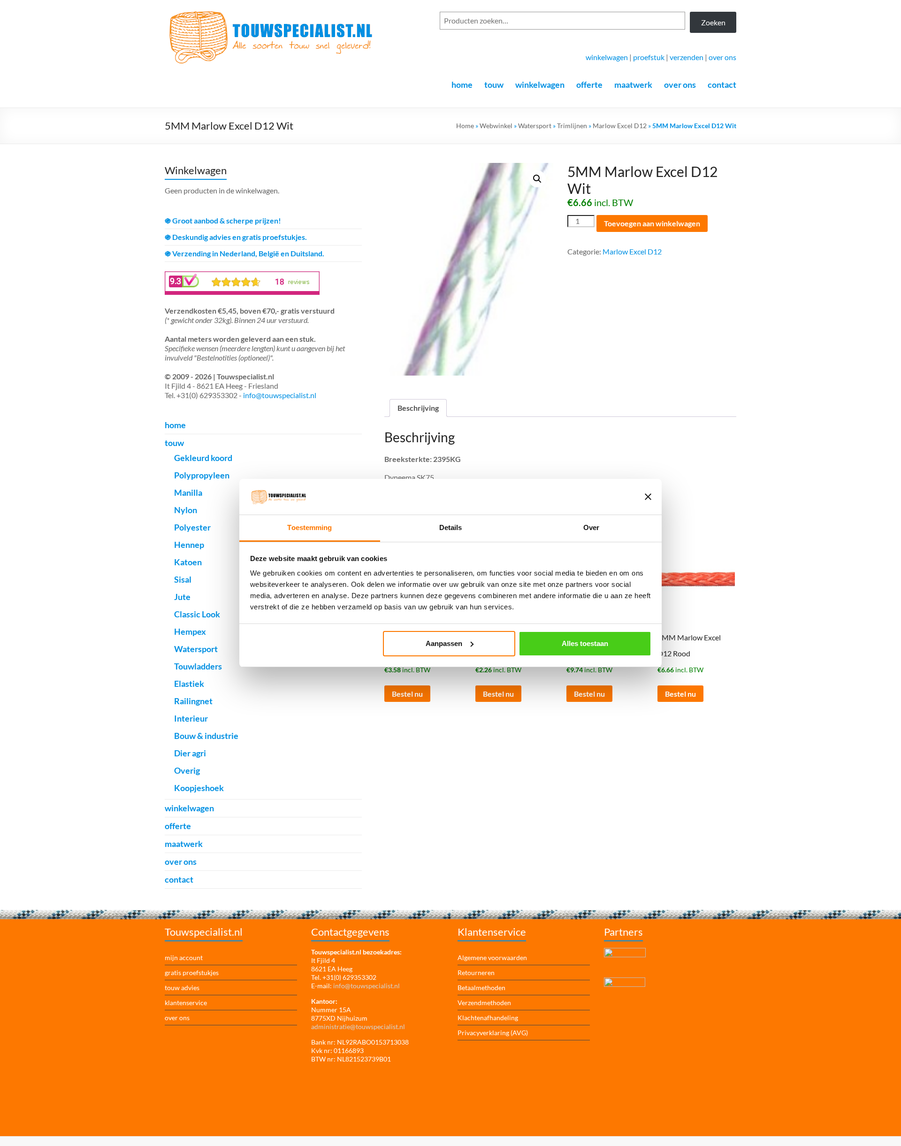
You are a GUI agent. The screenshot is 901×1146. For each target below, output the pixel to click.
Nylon (185, 510)
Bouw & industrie (206, 736)
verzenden (686, 57)
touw (494, 84)
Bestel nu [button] (407, 693)
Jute (182, 597)
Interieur (191, 718)
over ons (722, 57)
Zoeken (713, 22)
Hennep (189, 544)
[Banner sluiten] (648, 496)
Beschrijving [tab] (418, 407)
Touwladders (198, 666)
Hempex (190, 631)
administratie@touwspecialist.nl (358, 1027)
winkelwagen (607, 57)
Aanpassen (444, 643)
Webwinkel (496, 126)
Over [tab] (591, 527)
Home (465, 126)
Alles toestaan (585, 643)
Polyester (192, 527)
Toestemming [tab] (309, 527)
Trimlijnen (572, 126)
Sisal (182, 579)
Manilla (188, 492)
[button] (537, 178)
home (462, 84)
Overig (187, 770)
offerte (589, 84)
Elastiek (189, 683)
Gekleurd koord (203, 458)
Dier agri (190, 753)
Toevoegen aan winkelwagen (652, 223)
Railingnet (193, 701)
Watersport (534, 126)
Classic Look (197, 614)
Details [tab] (450, 527)
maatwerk (633, 84)
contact (722, 84)
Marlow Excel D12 (620, 126)
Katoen (188, 562)
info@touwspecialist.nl (279, 395)
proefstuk (648, 57)
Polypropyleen (201, 475)
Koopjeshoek (199, 788)
